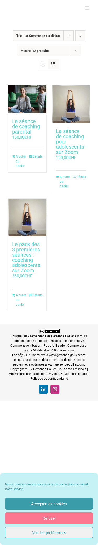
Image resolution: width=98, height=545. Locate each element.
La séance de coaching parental (26, 126)
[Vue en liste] (53, 64)
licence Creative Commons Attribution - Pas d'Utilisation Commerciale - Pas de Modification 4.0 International (49, 345)
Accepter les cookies (49, 504)
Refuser (49, 518)
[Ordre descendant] (80, 35)
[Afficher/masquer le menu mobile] (87, 8)
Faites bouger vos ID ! (47, 374)
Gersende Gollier (62, 336)
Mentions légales (76, 374)
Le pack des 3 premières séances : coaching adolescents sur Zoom (26, 257)
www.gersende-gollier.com (67, 355)
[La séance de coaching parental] (27, 99)
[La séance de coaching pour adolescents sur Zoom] (71, 104)
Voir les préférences (49, 532)
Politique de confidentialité (49, 378)
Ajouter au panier (21, 161)
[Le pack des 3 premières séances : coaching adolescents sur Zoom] (27, 218)
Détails (37, 156)
